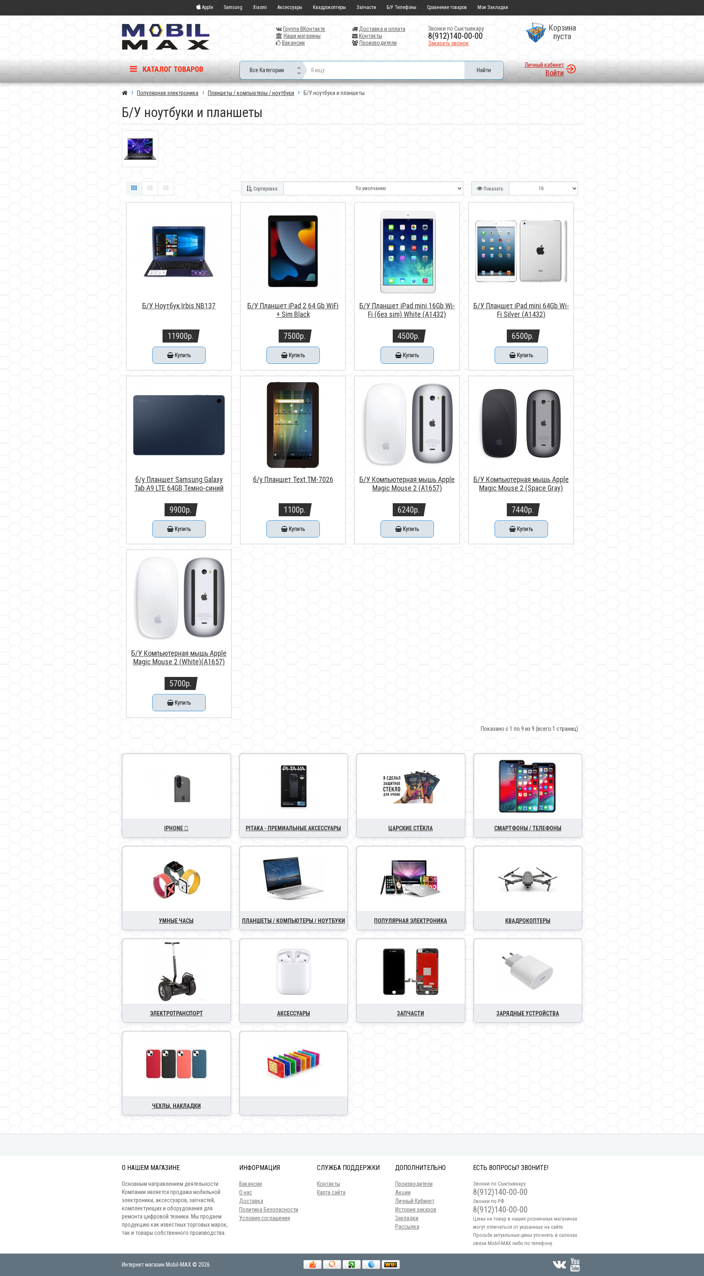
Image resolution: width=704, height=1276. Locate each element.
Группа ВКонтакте (304, 29)
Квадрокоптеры (329, 7)
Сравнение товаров (447, 7)
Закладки (406, 1218)
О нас (245, 1192)
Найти (484, 70)
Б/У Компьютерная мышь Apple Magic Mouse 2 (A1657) (407, 483)
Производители (378, 43)
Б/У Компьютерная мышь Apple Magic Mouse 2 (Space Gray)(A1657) (521, 488)
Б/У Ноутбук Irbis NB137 (179, 305)
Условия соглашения (264, 1218)
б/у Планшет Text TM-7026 (293, 479)
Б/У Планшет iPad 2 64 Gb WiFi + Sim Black (293, 309)
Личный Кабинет (414, 1201)
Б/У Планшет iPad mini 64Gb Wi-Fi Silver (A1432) (521, 309)
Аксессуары (289, 7)
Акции (403, 1192)
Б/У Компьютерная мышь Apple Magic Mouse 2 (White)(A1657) (179, 657)
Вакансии (293, 43)
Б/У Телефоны (401, 7)
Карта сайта (331, 1192)
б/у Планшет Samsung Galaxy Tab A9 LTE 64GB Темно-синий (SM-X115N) (179, 488)
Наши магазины (302, 36)
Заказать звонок (448, 43)
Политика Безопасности (268, 1209)
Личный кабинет (544, 65)
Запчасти (366, 7)
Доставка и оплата (382, 29)
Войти (555, 73)
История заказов (415, 1209)
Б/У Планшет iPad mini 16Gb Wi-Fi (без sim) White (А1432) (407, 309)
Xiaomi (260, 7)
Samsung (233, 7)
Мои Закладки (492, 7)
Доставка (251, 1201)
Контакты (370, 36)
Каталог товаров (172, 69)
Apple (207, 7)
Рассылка (407, 1226)
